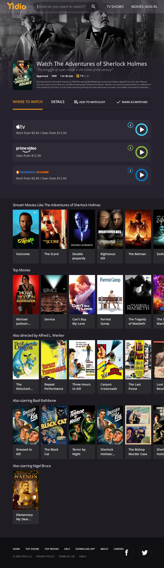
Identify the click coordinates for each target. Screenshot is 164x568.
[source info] (129, 125)
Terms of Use (67, 556)
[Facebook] (126, 552)
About (104, 548)
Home (16, 548)
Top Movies (52, 548)
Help (67, 548)
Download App (85, 548)
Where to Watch (28, 101)
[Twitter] (144, 552)
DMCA (82, 556)
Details (57, 101)
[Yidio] (16, 6)
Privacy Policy (45, 556)
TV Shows (115, 6)
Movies (137, 6)
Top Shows (32, 548)
